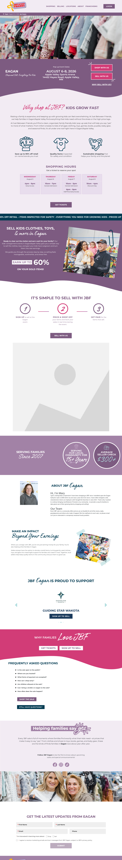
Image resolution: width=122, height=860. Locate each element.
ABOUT (81, 6)
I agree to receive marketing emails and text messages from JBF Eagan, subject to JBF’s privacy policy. (55, 840)
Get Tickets (23, 14)
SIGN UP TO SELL (61, 616)
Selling (60, 6)
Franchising (91, 6)
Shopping (50, 6)
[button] (58, 622)
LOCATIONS (71, 6)
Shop (49, 836)
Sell (55, 836)
